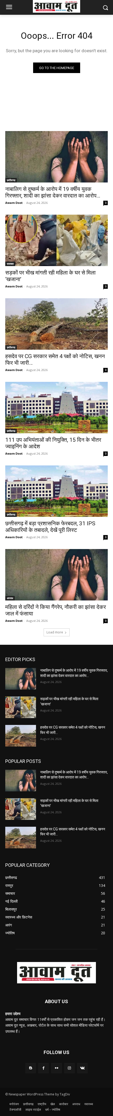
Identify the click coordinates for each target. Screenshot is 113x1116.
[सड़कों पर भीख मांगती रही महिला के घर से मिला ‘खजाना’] (56, 240)
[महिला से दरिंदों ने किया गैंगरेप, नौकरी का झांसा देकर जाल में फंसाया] (56, 574)
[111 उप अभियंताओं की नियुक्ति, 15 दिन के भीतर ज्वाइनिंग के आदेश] (56, 407)
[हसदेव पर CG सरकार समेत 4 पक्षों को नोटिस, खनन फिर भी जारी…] (56, 324)
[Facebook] (43, 1068)
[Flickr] (56, 1068)
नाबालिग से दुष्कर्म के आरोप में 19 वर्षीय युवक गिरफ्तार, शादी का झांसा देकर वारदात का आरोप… (52, 192)
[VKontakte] (82, 1068)
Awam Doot (14, 203)
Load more (55, 632)
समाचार (10, 264)
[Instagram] (69, 1068)
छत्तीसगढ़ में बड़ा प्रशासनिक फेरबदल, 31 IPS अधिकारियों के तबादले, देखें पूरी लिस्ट (50, 526)
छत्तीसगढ (11, 180)
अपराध (10, 598)
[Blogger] (30, 1068)
